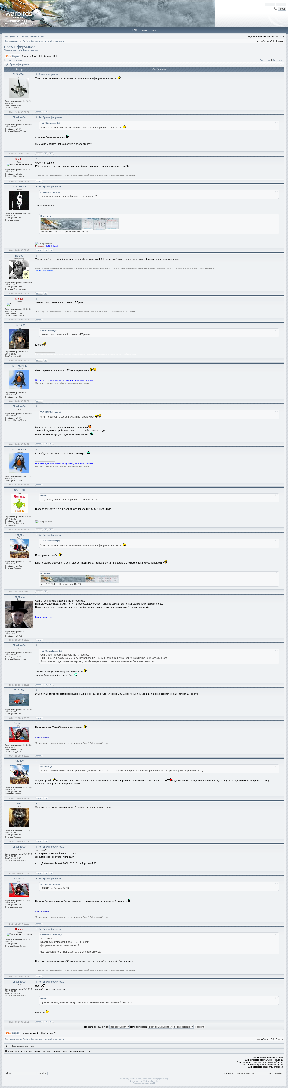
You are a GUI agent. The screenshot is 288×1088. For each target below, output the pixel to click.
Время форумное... (21, 47)
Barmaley (35, 50)
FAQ (134, 30)
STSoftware (146, 1081)
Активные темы (37, 36)
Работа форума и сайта (34, 41)
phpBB (132, 1079)
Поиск (144, 30)
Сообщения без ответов (16, 36)
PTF (155, 1081)
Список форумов (13, 41)
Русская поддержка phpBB (144, 1083)
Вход (153, 30)
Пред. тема (265, 60)
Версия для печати (13, 60)
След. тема (277, 60)
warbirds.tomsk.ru (56, 41)
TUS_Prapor (23, 50)
